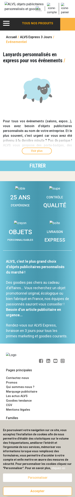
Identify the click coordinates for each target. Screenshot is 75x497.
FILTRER (38, 166)
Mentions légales (18, 409)
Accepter (37, 491)
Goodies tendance (19, 400)
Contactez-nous (17, 378)
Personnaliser (37, 478)
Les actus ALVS (17, 396)
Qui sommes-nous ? (20, 387)
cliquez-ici (58, 468)
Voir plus (37, 150)
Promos (11, 382)
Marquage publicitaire (21, 391)
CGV (9, 405)
